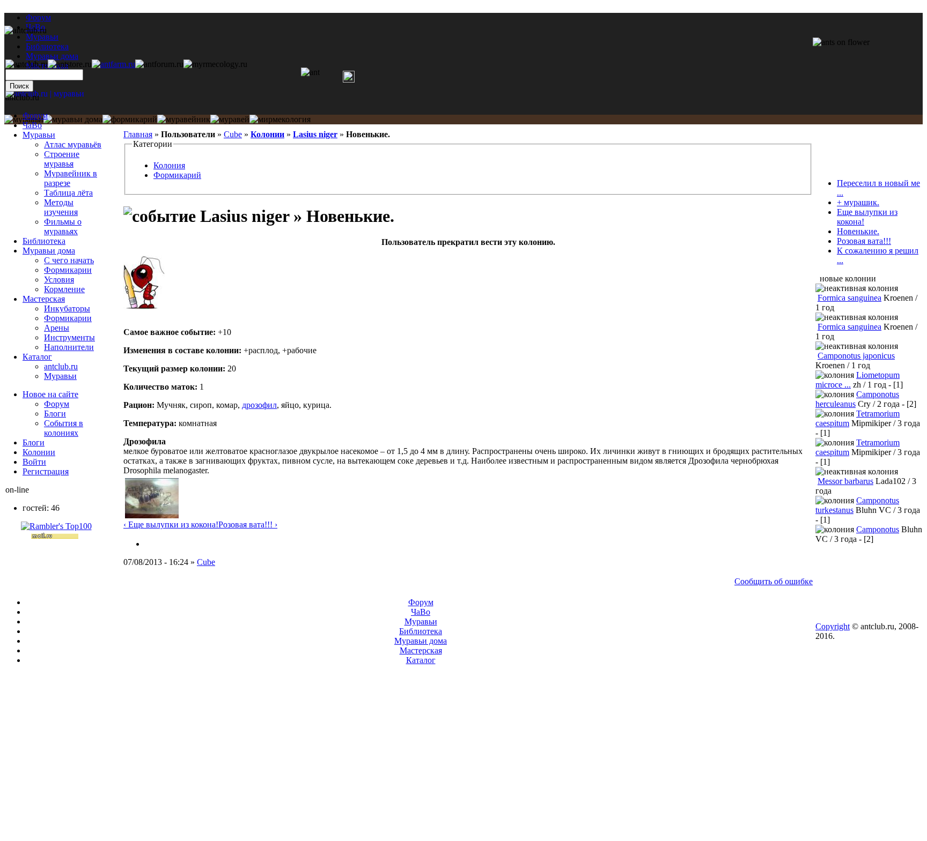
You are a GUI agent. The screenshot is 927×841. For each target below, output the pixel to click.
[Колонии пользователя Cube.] (149, 543)
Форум (38, 17)
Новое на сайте (50, 394)
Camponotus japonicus (856, 355)
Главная (137, 134)
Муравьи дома (49, 250)
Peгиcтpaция (46, 471)
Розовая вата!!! (864, 240)
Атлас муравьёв (72, 144)
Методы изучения (61, 207)
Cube (233, 134)
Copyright (832, 626)
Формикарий (177, 175)
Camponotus (877, 529)
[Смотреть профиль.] (144, 306)
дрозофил (259, 405)
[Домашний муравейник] (113, 64)
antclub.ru (61, 366)
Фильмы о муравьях (63, 226)
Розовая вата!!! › (247, 524)
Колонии (267, 134)
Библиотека (44, 240)
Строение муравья (61, 159)
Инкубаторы (67, 308)
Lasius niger (315, 134)
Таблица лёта (68, 192)
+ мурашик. (858, 202)
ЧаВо (32, 125)
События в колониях (63, 428)
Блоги (55, 413)
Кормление (64, 289)
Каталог (37, 356)
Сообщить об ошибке (773, 581)
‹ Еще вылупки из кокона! (170, 524)
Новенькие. (858, 231)
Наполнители (69, 347)
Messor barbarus (845, 481)
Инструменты (69, 337)
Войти (34, 461)
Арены (56, 327)
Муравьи (39, 134)
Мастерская (44, 298)
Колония (169, 165)
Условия (59, 279)
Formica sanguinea (849, 297)
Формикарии (68, 269)
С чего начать (69, 260)
